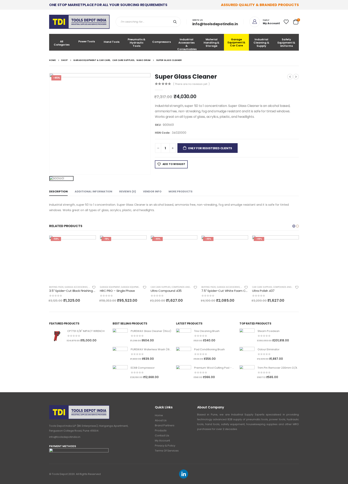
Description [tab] (58, 191)
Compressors (161, 42)
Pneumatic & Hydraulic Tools (137, 43)
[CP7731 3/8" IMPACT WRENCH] (56, 336)
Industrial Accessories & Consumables (187, 44)
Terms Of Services (167, 451)
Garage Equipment (59, 287)
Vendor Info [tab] (152, 191)
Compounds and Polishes (135, 287)
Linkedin (183, 474)
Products (161, 430)
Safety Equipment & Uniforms (286, 43)
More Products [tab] (181, 191)
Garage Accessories (177, 287)
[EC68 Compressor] (120, 372)
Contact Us (162, 435)
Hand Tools (112, 42)
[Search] (176, 22)
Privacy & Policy (165, 445)
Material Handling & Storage (212, 43)
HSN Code (162, 133)
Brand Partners (164, 425)
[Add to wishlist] (94, 287)
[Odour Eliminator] (247, 354)
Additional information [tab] (93, 191)
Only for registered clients (210, 148)
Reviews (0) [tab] (127, 191)
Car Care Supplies (110, 287)
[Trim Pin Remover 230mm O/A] (247, 372)
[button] (294, 226)
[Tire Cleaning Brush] (183, 336)
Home (159, 415)
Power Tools (86, 41)
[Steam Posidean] (247, 336)
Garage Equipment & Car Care (236, 42)
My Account (162, 440)
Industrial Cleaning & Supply (261, 43)
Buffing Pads (158, 287)
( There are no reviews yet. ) (191, 84)
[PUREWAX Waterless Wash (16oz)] (120, 354)
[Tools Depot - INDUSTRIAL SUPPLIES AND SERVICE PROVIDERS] (79, 22)
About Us (161, 420)
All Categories (61, 43)
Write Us (197, 20)
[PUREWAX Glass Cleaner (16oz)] (120, 336)
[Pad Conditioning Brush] (183, 354)
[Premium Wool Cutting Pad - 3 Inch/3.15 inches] (183, 372)
